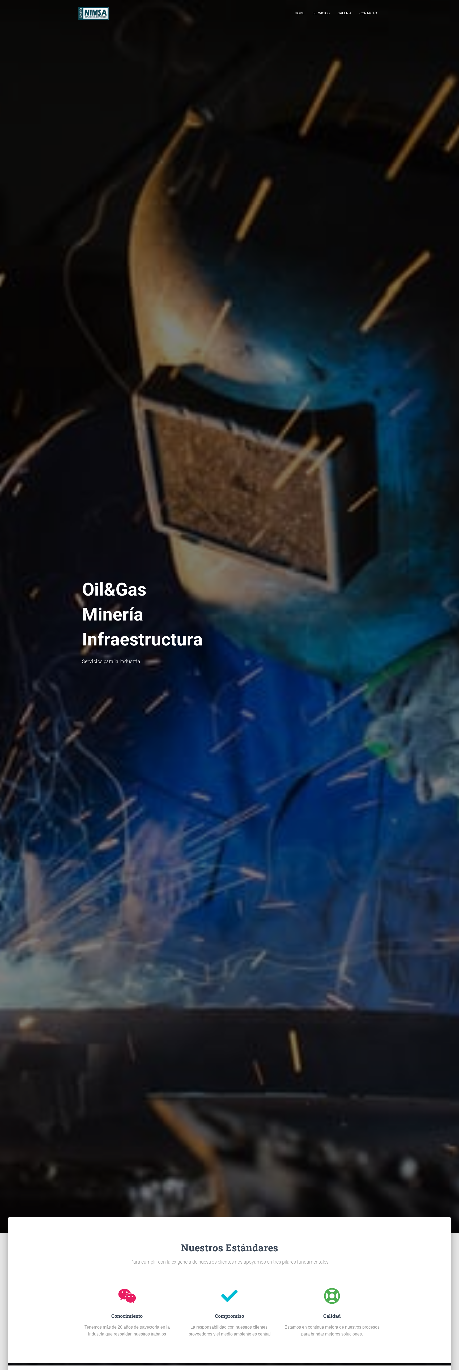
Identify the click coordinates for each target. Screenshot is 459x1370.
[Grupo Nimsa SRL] (93, 13)
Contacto (368, 13)
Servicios (321, 13)
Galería (344, 13)
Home (299, 13)
